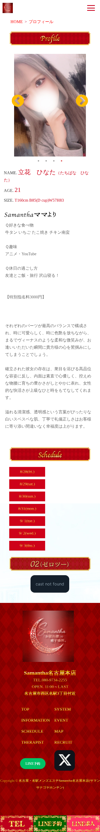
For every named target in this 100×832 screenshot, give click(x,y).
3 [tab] (53, 158)
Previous (18, 101)
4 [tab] (61, 158)
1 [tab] (38, 158)
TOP (25, 709)
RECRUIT (63, 742)
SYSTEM (62, 709)
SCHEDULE (32, 731)
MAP (58, 731)
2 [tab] (46, 158)
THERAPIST (32, 742)
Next (82, 101)
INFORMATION (35, 720)
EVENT (61, 720)
